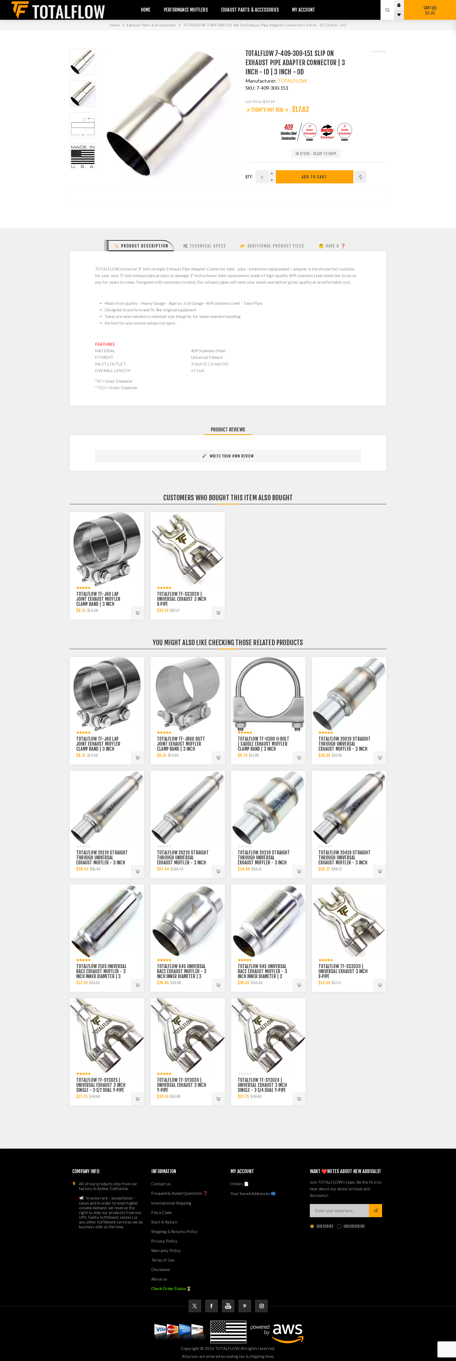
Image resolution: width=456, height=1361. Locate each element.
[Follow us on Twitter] (195, 1306)
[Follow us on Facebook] (211, 1306)
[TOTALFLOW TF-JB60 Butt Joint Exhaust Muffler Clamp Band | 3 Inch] (187, 694)
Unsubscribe (354, 1226)
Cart (429, 10)
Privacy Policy (164, 1241)
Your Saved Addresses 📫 (253, 1193)
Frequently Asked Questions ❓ (179, 1193)
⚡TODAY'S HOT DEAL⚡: (268, 110)
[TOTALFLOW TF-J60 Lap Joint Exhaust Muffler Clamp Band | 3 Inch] (107, 549)
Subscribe (325, 1226)
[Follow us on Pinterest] (245, 1306)
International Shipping (171, 1203)
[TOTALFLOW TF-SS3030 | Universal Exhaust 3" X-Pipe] (187, 549)
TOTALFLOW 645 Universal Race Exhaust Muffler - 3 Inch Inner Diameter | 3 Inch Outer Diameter (181, 974)
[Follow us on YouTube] (228, 1306)
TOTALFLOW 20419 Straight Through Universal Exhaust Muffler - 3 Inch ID (344, 860)
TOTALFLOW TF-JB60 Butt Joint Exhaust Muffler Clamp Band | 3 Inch (181, 744)
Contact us (161, 1183)
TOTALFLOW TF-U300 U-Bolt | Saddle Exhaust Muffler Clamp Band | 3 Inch (263, 744)
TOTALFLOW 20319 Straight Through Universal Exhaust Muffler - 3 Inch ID (264, 860)
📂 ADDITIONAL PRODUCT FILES (272, 246)
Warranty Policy (166, 1250)
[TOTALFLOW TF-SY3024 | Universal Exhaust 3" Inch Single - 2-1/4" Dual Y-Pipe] (268, 1035)
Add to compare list (360, 177)
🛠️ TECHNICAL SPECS (204, 246)
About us (159, 1279)
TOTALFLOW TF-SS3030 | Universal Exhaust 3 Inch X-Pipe (181, 599)
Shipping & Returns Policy (174, 1231)
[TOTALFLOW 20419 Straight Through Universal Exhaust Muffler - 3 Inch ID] (349, 808)
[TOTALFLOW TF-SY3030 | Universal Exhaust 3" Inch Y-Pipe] (187, 1035)
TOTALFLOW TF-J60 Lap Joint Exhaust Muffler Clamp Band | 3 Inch (98, 599)
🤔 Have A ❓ (332, 246)
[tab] (139, 245)
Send (375, 1210)
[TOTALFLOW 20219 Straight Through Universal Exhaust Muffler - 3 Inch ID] (187, 808)
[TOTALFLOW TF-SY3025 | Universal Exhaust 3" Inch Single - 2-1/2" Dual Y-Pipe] (107, 1035)
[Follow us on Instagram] (261, 1306)
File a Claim (161, 1212)
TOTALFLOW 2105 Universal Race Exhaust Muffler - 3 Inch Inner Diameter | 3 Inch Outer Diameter (101, 974)
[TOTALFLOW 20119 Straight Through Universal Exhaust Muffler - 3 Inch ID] (107, 808)
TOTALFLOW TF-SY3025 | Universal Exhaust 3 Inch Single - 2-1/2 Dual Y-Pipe (100, 1085)
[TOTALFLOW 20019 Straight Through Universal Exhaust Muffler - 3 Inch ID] (349, 694)
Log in (403, 5)
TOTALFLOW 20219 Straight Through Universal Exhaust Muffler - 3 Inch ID (183, 860)
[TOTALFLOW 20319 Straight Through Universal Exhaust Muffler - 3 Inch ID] (268, 808)
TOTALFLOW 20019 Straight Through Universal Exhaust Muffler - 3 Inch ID (344, 746)
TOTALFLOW (292, 81)
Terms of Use (162, 1260)
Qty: (249, 176)
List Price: (253, 101)
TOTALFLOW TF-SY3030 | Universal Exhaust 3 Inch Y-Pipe (181, 1085)
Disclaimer (160, 1269)
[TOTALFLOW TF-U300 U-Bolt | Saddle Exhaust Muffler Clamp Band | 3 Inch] (268, 694)
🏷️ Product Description (141, 246)
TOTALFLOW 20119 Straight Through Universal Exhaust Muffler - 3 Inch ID (102, 860)
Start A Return (164, 1222)
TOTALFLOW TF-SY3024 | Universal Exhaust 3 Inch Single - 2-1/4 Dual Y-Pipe (262, 1085)
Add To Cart (314, 176)
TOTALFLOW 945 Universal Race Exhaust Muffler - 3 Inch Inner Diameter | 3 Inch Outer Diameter (262, 974)
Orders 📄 (239, 1183)
